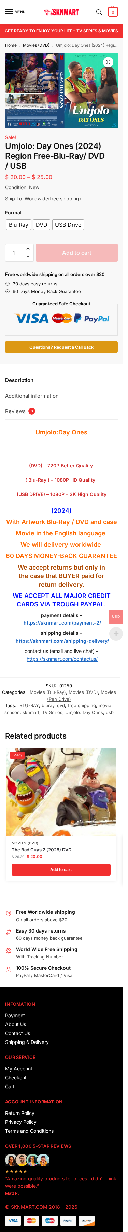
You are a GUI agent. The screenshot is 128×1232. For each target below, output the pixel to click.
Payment (15, 1015)
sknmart (31, 712)
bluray (48, 705)
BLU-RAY (29, 705)
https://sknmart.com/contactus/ (62, 659)
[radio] (18, 225)
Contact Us (17, 1033)
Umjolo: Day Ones (84, 712)
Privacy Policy (21, 1122)
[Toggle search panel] (99, 12)
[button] (112, 12)
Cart (10, 1086)
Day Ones (72, 432)
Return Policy (19, 1113)
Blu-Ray (58, 522)
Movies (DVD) (36, 45)
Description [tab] (19, 380)
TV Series (52, 712)
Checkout (16, 1077)
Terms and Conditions (29, 1131)
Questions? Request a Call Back (61, 347)
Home (11, 45)
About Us (15, 1024)
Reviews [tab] (19, 411)
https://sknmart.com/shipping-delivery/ (61, 641)
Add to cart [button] (61, 869)
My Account (18, 1069)
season (12, 712)
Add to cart (76, 252)
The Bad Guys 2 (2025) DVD (41, 849)
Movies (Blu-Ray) (48, 692)
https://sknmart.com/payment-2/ (62, 623)
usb (110, 712)
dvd (61, 705)
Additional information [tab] (32, 396)
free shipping (82, 705)
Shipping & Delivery (27, 1042)
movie (105, 705)
